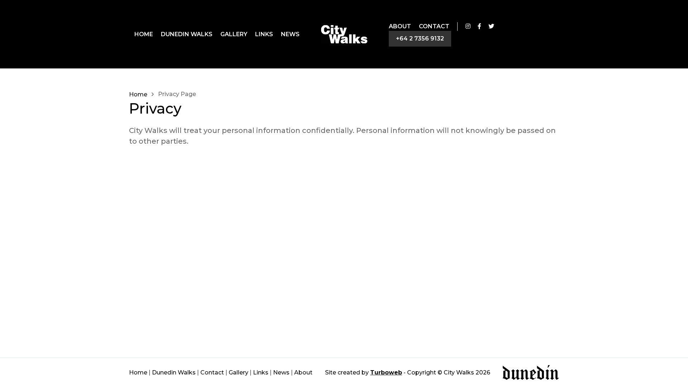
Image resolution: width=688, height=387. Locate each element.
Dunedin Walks (186, 34)
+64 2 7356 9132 (420, 38)
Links (264, 34)
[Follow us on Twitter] (491, 26)
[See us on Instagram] (467, 26)
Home (143, 34)
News (290, 34)
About (400, 26)
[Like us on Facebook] (479, 26)
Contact (434, 26)
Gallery (233, 34)
